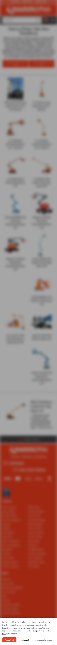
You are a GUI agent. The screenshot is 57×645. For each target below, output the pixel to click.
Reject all (25, 640)
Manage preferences (43, 640)
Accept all (9, 640)
